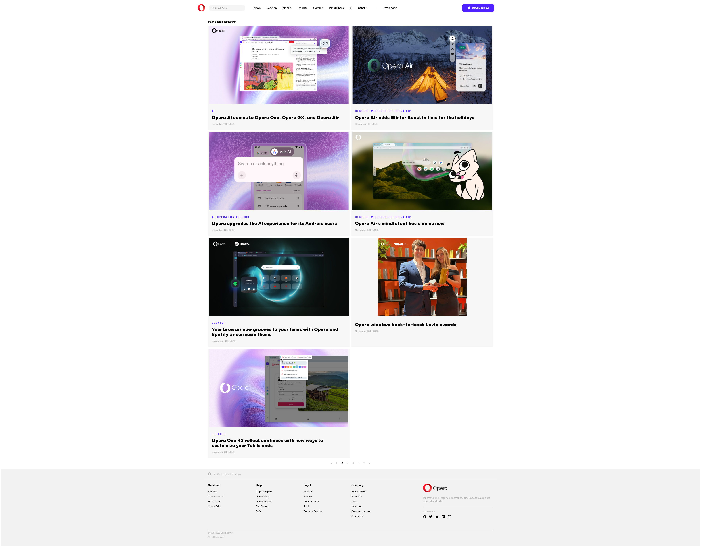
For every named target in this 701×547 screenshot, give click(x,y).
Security (302, 8)
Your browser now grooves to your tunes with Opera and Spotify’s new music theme (275, 332)
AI (351, 8)
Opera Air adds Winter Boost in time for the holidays (414, 117)
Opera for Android (233, 217)
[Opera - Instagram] (449, 517)
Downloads (390, 8)
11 (364, 462)
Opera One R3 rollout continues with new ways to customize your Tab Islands (267, 443)
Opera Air (403, 111)
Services (213, 485)
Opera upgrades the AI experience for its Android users (274, 223)
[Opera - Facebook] (424, 517)
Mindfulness (336, 8)
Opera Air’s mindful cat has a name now (400, 223)
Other (361, 8)
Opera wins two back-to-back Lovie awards (405, 324)
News (257, 8)
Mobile (287, 8)
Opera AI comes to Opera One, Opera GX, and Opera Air (275, 117)
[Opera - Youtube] (437, 517)
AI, (214, 217)
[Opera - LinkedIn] (443, 517)
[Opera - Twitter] (431, 517)
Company (357, 485)
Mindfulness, (383, 111)
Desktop (271, 8)
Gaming (318, 8)
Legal (307, 485)
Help (259, 485)
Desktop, (363, 111)
